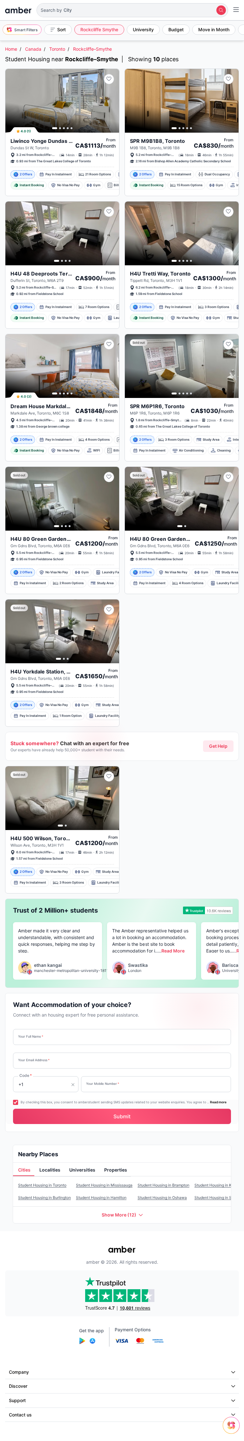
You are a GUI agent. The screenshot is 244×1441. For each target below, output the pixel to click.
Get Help (218, 746)
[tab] (23, 1170)
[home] (18, 10)
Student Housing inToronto (42, 1185)
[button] (132, 10)
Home (11, 49)
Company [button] (19, 1372)
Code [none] (25, 1075)
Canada (33, 49)
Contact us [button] (20, 1414)
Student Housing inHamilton (101, 1197)
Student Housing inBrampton (163, 1185)
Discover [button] (18, 1386)
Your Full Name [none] (30, 1036)
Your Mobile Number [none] (102, 1083)
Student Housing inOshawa (162, 1197)
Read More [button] (173, 950)
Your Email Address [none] (34, 1060)
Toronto (57, 49)
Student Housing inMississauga (104, 1185)
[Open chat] (233, 1430)
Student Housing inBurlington (44, 1197)
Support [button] (17, 1400)
